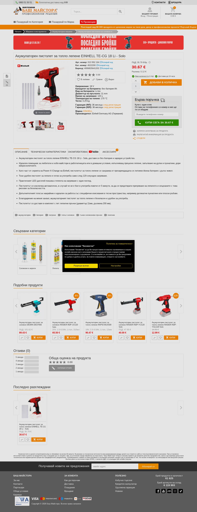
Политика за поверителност (119, 244)
